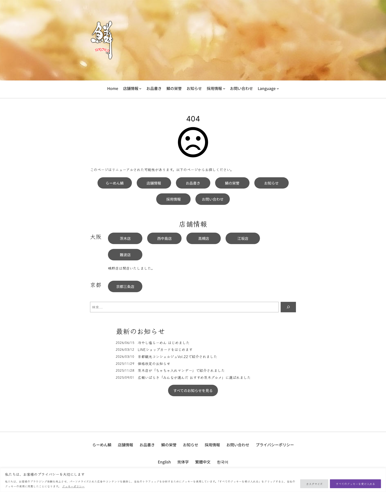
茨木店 (125, 238)
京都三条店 (125, 286)
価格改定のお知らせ (154, 363)
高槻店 (203, 238)
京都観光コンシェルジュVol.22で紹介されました (177, 356)
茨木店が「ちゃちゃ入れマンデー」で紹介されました (181, 370)
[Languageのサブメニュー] (278, 88)
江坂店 (242, 238)
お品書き (193, 183)
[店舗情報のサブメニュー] (140, 88)
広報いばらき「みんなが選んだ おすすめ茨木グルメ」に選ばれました (194, 377)
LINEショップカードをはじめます (165, 349)
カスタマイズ (314, 484)
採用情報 (173, 199)
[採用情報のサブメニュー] (224, 88)
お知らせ (271, 183)
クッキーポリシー (73, 486)
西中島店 (164, 238)
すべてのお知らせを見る (193, 390)
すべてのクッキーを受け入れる (355, 484)
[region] (193, 480)
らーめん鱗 (115, 183)
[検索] (288, 307)
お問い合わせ (213, 199)
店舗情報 (154, 183)
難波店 (125, 254)
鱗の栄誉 (232, 183)
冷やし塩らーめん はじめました (164, 342)
